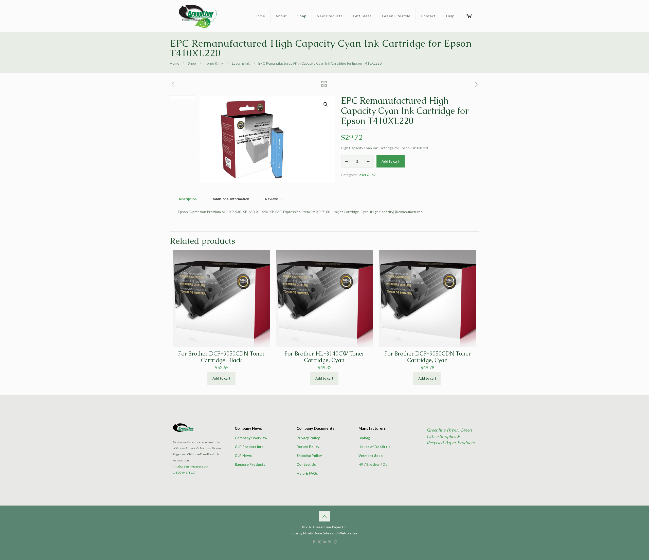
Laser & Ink (241, 63)
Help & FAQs (307, 473)
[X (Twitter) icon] (319, 541)
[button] (326, 104)
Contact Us (306, 464)
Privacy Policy (308, 438)
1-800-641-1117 (184, 472)
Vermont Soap (370, 455)
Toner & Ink (214, 63)
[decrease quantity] (346, 161)
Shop (192, 63)
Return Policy (308, 446)
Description (187, 199)
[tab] (187, 199)
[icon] (335, 541)
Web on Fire (347, 533)
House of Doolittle (374, 446)
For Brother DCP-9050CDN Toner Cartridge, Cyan (427, 357)
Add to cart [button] (221, 378)
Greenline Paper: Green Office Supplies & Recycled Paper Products (450, 436)
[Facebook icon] (314, 541)
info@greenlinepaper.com (190, 466)
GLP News (243, 455)
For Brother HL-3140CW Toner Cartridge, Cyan (324, 357)
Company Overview (251, 438)
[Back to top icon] (324, 516)
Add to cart (391, 161)
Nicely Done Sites (317, 533)
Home (174, 63)
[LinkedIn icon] (325, 541)
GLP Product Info (249, 446)
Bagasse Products (250, 464)
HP (361, 464)
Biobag (364, 438)
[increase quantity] (368, 161)
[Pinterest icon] (330, 541)
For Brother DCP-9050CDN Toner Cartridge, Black (221, 357)
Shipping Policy (309, 455)
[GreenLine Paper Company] (197, 16)
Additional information (231, 199)
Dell (386, 464)
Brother (373, 464)
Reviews (273, 199)
